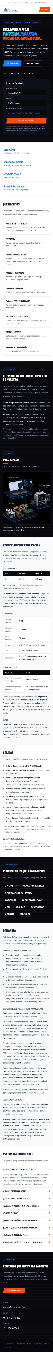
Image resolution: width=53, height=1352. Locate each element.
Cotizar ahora (12, 63)
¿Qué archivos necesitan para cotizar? (20, 1169)
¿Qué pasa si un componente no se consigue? (21, 1206)
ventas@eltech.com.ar (15, 3)
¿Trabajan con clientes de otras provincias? (22, 1242)
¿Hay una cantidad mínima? (14, 1191)
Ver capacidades (32, 63)
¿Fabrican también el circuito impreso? (20, 1220)
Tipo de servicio (11, 88)
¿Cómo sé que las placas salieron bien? (20, 1227)
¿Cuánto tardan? (10, 1213)
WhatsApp (28, 3)
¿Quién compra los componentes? (17, 1198)
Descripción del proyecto (14, 108)
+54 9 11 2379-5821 (12, 1317)
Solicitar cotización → (26, 121)
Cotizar (45, 9)
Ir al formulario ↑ (14, 1290)
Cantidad (9, 98)
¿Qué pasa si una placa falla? (15, 1235)
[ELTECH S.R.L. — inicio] (10, 9)
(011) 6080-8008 (40, 3)
